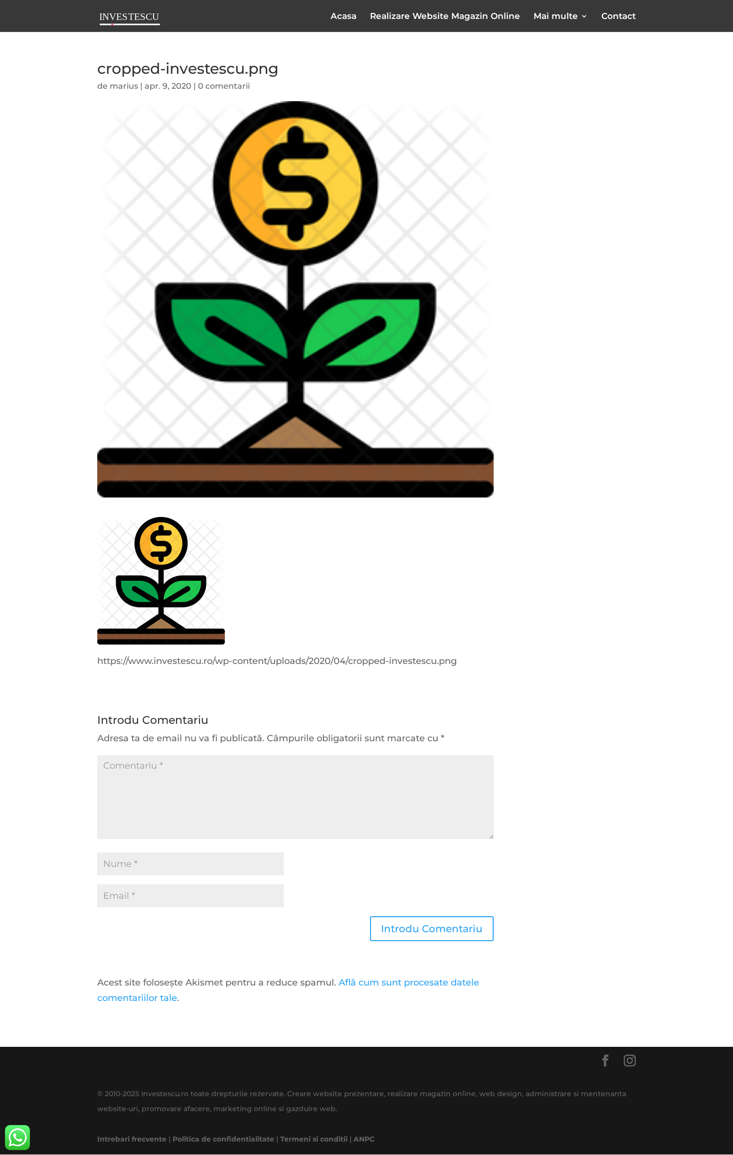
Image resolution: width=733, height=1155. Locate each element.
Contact (618, 16)
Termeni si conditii (314, 1139)
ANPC (364, 1139)
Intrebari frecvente (132, 1139)
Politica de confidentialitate (223, 1139)
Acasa (344, 16)
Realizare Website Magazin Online (445, 16)
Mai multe (556, 16)
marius (124, 86)
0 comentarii (224, 86)
